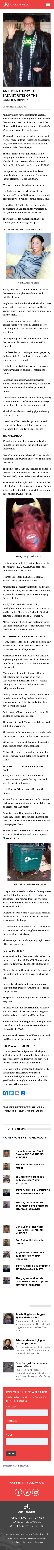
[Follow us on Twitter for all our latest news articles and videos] (27, 1492)
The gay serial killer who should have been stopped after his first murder (32, 1205)
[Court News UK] (16, 6)
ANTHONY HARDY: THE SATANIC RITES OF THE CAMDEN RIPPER (20, 95)
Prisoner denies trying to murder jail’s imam (30, 1342)
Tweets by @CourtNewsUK (16, 1466)
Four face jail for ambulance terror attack (32, 1365)
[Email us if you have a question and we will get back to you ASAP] (35, 1492)
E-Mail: (9, 1435)
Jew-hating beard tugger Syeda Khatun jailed (30, 1316)
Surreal (18, 1521)
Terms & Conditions (37, 1538)
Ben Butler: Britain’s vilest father (31, 1166)
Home (13, 1517)
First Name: (11, 1407)
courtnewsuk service (17, 1538)
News (22, 1517)
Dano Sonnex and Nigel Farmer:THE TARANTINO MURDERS (30, 1154)
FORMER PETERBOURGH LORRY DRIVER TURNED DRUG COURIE (23, 1109)
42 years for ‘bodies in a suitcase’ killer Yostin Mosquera (30, 1180)
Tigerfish (15, 1542)
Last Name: (11, 1421)
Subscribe (38, 1526)
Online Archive (19, 1526)
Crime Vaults (36, 1517)
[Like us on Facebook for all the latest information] (18, 1492)
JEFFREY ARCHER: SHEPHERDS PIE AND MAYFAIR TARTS (33, 1192)
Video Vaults (33, 1521)
